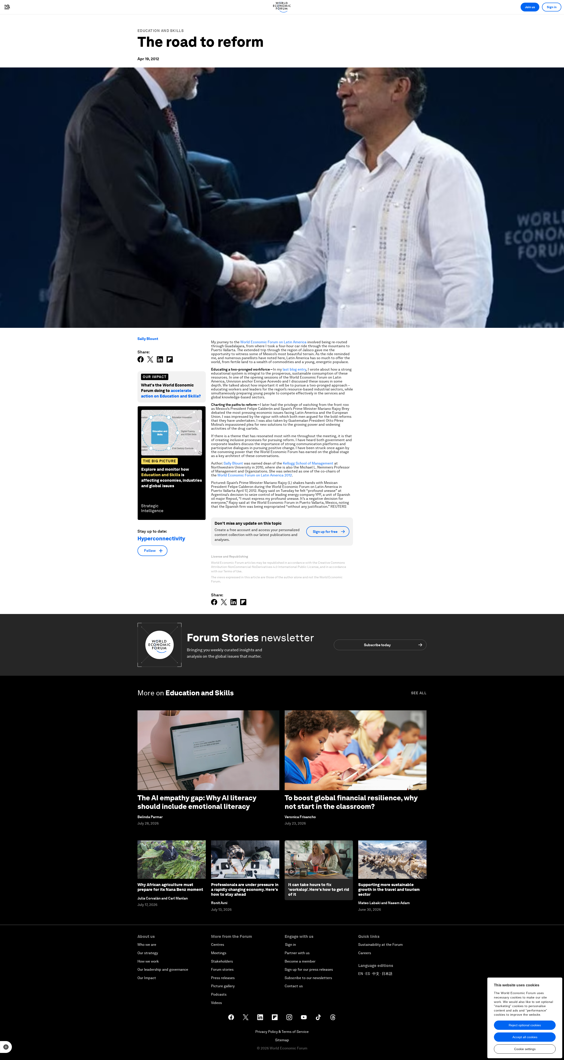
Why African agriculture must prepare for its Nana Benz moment (170, 887)
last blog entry (294, 369)
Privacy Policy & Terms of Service (282, 1032)
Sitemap (282, 1040)
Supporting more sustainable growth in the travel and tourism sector (389, 889)
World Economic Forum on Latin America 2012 (254, 475)
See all (419, 693)
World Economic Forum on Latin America (273, 342)
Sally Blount (147, 339)
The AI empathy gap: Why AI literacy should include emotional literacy (196, 801)
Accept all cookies (524, 1037)
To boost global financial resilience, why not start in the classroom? (351, 801)
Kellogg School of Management (308, 463)
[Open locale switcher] (6, 1047)
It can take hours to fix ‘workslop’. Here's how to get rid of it (318, 889)
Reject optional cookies (525, 1025)
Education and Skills (160, 31)
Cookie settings (525, 1049)
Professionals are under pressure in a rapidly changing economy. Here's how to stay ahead (244, 889)
